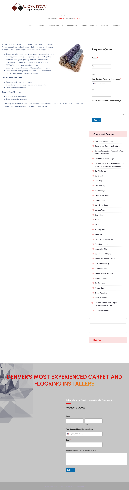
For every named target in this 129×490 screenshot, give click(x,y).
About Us (104, 25)
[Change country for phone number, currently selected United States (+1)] (94, 83)
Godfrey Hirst (100, 229)
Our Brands (99, 176)
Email (94, 90)
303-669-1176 (60, 18)
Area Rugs (98, 181)
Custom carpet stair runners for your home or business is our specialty (109, 164)
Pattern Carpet (100, 288)
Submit (97, 120)
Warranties (116, 25)
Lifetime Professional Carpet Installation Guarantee (106, 303)
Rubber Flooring (101, 278)
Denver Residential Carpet (105, 259)
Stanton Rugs (100, 210)
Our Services (72, 25)
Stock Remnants (101, 298)
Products (41, 25)
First (93, 66)
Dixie (97, 225)
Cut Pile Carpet (100, 171)
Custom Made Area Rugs (104, 158)
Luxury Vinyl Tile (101, 249)
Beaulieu (98, 220)
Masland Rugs (100, 200)
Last (93, 74)
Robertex (98, 234)
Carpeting (99, 215)
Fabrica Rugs (100, 190)
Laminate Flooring (102, 264)
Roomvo (97, 340)
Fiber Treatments (101, 244)
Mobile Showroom (102, 310)
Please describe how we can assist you (107, 101)
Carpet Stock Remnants (104, 141)
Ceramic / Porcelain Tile (104, 239)
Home (31, 25)
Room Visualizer (54, 25)
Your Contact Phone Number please (106, 79)
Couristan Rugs (100, 186)
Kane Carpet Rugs (102, 195)
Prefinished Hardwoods (104, 273)
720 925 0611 (77, 18)
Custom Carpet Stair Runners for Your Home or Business (109, 152)
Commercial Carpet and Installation (108, 146)
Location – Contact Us (89, 25)
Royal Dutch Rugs (101, 205)
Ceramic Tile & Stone (103, 254)
